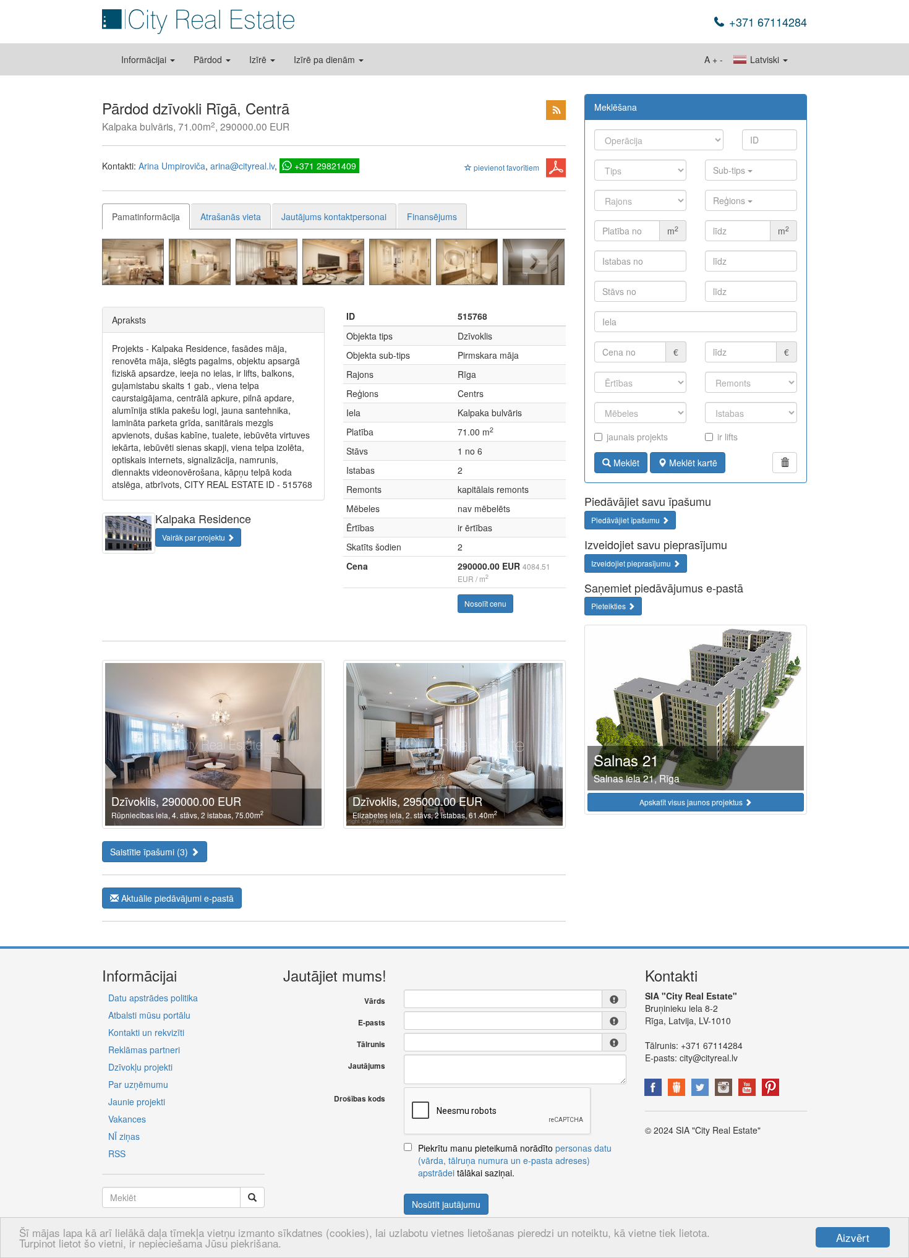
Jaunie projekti (136, 1101)
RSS (117, 1153)
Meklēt (625, 462)
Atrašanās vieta (230, 216)
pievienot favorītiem (505, 167)
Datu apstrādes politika (153, 997)
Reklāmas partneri (144, 1049)
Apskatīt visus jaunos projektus (692, 802)
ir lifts (727, 436)
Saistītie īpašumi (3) (150, 851)
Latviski (765, 59)
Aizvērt (852, 1237)
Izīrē (259, 59)
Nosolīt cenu (485, 603)
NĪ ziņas (124, 1136)
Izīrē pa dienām (325, 59)
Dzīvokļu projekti (140, 1067)
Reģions (730, 200)
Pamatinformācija (146, 216)
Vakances (127, 1119)
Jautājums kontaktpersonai (333, 216)
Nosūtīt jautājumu (446, 1204)
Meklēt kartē (692, 462)
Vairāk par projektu (194, 537)
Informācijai (145, 59)
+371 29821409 (325, 166)
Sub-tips (730, 170)
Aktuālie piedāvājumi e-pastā (176, 898)
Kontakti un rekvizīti (146, 1032)
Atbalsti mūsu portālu (149, 1015)
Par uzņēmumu (138, 1084)
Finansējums (432, 216)
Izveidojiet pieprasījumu (632, 563)
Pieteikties (609, 606)
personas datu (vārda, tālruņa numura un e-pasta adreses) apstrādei (515, 1160)
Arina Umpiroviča (172, 166)
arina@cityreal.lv (242, 166)
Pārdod (209, 59)
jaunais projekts (637, 436)
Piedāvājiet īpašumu (626, 520)
